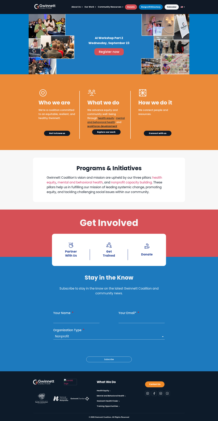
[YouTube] (167, 393)
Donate (131, 7)
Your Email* (127, 313)
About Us (76, 6)
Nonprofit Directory (150, 7)
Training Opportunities (108, 406)
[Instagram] (147, 393)
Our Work (89, 6)
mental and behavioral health (80, 182)
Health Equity (104, 390)
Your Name (62, 313)
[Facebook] (154, 393)
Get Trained (109, 253)
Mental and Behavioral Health (111, 395)
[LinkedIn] (160, 393)
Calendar (171, 7)
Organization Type (67, 330)
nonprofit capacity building (131, 182)
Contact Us (154, 384)
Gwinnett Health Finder (108, 401)
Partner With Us (71, 253)
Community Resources (109, 6)
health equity (106, 118)
